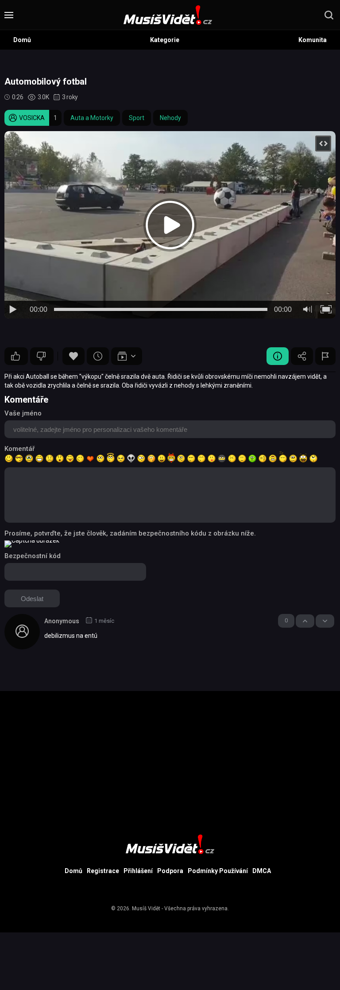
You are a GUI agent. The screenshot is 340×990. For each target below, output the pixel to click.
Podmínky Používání (218, 870)
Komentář (19, 449)
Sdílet (302, 356)
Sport (136, 117)
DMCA (261, 870)
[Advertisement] (170, 753)
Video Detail (278, 356)
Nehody (170, 117)
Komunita (312, 39)
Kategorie (164, 39)
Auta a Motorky (91, 117)
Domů (22, 39)
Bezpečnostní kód (32, 556)
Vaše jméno (23, 413)
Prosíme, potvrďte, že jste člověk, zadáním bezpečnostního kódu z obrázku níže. (130, 533)
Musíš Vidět (146, 908)
